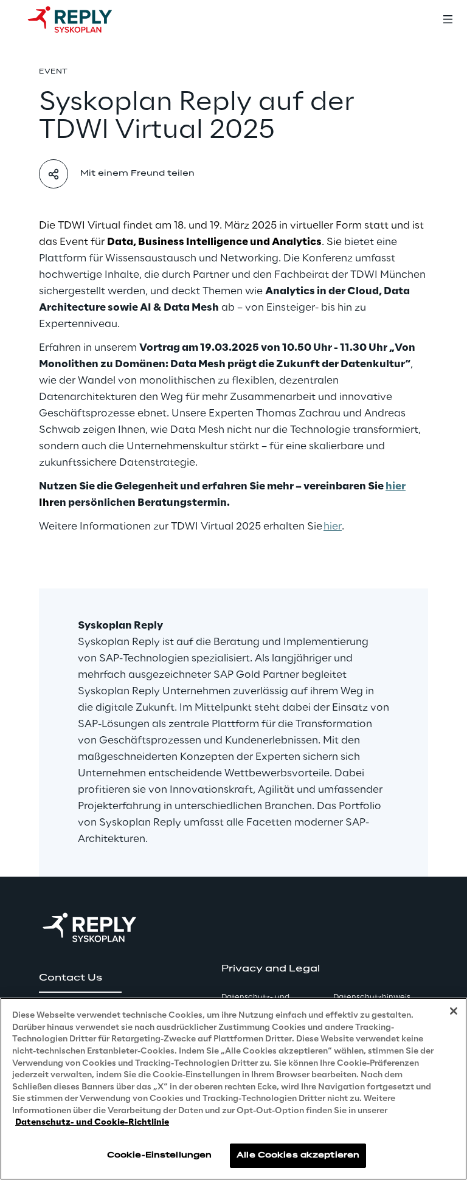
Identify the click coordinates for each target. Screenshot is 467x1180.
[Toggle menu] (447, 19)
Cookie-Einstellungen (159, 1155)
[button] (80, 978)
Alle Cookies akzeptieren (298, 1155)
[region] (233, 1089)
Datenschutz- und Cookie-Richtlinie (92, 1122)
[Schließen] (453, 1011)
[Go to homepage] (82, 19)
